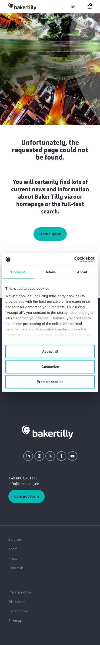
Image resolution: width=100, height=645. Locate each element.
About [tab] (82, 272)
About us (15, 567)
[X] (50, 456)
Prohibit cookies (50, 382)
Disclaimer (17, 601)
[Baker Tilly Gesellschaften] (47, 431)
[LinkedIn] (28, 456)
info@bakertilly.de (23, 483)
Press (12, 558)
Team (12, 548)
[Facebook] (61, 456)
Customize (50, 366)
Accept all (50, 351)
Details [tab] (50, 272)
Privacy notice (19, 592)
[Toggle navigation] (87, 6)
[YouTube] (72, 456)
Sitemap (15, 620)
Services (15, 539)
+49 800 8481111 (23, 478)
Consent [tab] (18, 272)
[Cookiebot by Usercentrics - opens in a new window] (74, 259)
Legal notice (18, 611)
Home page (50, 234)
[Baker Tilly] (22, 6)
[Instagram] (39, 456)
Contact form (26, 496)
